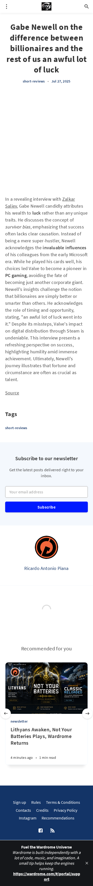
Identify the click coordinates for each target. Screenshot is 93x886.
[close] (87, 863)
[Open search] (86, 6)
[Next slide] (87, 713)
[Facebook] (40, 830)
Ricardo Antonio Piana (46, 568)
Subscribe (46, 507)
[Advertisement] (46, 140)
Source (12, 393)
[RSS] (52, 830)
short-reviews (34, 81)
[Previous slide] (6, 713)
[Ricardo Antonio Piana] (46, 547)
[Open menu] (6, 6)
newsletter (19, 721)
